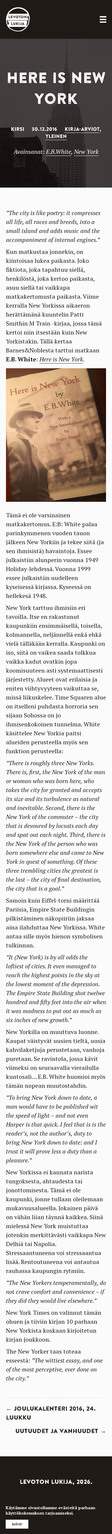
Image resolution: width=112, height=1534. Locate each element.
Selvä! (17, 1524)
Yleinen (56, 136)
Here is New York (61, 359)
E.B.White (58, 152)
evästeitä (67, 1507)
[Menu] (103, 19)
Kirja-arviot (82, 129)
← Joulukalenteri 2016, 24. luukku (51, 1413)
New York (86, 152)
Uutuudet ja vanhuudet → (60, 1430)
